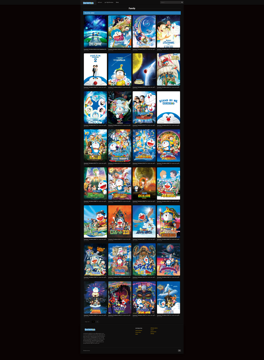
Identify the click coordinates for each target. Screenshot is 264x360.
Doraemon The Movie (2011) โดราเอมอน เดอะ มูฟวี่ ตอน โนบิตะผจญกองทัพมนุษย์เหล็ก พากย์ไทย (128, 163)
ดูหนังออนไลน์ (153, 331)
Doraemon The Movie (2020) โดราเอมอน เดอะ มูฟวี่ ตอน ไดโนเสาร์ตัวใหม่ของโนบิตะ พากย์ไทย (128, 87)
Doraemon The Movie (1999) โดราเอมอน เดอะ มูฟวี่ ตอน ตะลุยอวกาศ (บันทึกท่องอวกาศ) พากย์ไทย (104, 277)
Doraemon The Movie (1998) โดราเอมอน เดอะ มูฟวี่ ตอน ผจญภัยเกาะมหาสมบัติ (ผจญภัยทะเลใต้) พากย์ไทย (130, 277)
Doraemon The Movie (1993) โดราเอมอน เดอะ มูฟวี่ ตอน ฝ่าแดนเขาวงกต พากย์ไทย (150, 315)
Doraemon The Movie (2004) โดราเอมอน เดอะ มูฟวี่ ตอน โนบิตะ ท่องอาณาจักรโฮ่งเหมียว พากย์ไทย (178, 201)
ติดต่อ (117, 2)
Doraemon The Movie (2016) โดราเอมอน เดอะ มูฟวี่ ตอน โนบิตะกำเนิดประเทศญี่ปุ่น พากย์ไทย (128, 125)
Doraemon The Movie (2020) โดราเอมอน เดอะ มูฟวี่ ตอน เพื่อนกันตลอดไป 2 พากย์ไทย (102, 87)
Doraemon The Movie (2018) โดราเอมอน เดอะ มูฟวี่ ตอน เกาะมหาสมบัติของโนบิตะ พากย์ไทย (176, 87)
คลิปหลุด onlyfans (154, 328)
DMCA (136, 334)
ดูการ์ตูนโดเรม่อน (109, 2)
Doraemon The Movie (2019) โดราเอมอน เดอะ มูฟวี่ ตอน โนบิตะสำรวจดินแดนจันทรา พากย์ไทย (153, 87)
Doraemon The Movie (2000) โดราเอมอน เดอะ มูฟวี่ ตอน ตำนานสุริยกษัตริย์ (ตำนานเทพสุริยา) (177, 239)
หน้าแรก (100, 2)
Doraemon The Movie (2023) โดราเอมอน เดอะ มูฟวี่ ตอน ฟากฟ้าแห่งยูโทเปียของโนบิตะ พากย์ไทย (153, 49)
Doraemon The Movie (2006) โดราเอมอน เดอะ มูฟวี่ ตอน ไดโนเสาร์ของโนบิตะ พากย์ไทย (151, 201)
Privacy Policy (138, 332)
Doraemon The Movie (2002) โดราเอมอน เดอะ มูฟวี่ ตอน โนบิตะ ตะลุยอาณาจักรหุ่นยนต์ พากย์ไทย (129, 239)
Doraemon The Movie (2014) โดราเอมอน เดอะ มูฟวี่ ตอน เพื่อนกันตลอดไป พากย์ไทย (174, 125)
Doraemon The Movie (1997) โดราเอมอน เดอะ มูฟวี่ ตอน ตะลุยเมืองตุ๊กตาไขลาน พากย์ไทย (152, 277)
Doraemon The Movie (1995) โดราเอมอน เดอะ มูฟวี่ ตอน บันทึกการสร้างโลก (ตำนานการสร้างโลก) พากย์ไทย (107, 315)
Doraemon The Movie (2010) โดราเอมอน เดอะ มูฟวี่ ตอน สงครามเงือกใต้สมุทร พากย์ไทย (151, 163)
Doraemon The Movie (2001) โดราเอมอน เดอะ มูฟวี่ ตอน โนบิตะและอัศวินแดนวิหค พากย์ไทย (152, 239)
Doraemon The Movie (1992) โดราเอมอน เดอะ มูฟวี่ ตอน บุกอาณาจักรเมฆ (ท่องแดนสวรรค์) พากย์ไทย (178, 315)
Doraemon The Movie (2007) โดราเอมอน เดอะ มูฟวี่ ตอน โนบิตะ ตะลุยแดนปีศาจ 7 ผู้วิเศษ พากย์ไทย (129, 201)
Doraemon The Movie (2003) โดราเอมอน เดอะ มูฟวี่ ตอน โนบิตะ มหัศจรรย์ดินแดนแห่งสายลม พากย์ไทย (105, 239)
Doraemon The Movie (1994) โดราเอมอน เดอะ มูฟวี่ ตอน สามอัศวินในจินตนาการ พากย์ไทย (127, 315)
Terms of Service (138, 330)
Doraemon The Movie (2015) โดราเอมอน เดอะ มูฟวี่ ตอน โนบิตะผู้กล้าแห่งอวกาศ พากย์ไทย (152, 125)
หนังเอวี (152, 329)
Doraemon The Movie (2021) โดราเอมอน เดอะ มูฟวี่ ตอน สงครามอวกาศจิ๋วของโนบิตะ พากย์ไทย (177, 49)
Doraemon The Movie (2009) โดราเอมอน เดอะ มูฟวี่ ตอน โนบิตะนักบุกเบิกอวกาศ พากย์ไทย (176, 163)
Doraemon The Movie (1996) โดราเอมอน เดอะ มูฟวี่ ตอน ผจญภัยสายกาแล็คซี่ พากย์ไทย (175, 277)
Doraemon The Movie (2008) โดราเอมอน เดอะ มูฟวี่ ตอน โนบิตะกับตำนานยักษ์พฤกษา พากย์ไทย (104, 201)
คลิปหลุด (152, 333)
